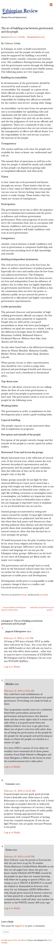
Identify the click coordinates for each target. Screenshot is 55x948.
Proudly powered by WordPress (13, 940)
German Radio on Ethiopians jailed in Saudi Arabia (13, 608)
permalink (44, 595)
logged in (19, 926)
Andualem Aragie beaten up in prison (42, 608)
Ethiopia (23, 595)
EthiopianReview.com (36, 37)
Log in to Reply (12, 666)
